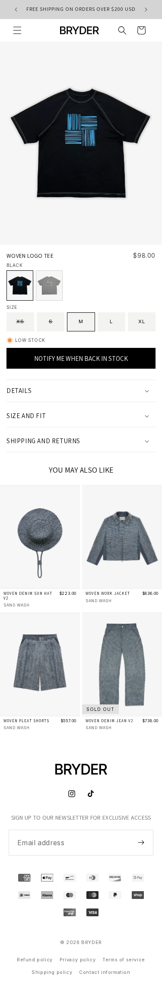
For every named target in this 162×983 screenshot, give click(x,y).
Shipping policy (52, 972)
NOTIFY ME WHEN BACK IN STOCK (81, 358)
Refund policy (35, 960)
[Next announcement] (146, 9)
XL (141, 321)
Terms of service (123, 960)
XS (25, 324)
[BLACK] (19, 285)
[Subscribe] (141, 842)
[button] (17, 30)
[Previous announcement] (15, 9)
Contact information (104, 972)
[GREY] (49, 285)
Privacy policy (77, 960)
